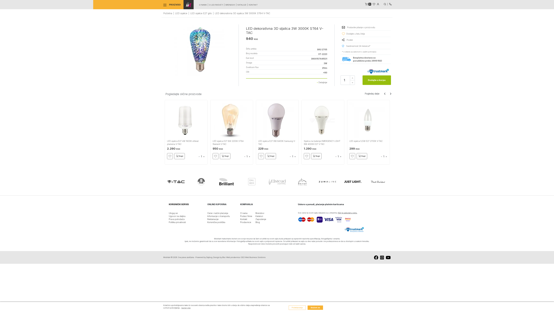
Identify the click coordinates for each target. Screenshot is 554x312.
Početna (167, 13)
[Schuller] (201, 181)
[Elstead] (277, 181)
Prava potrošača (177, 219)
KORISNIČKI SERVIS (179, 204)
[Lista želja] (374, 3)
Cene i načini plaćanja (217, 213)
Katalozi (241, 5)
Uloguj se (173, 213)
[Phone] (390, 3)
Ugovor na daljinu (177, 216)
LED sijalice (181, 13)
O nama (203, 5)
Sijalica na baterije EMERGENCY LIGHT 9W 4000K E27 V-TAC (322, 142)
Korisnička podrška (216, 222)
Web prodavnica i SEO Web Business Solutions (246, 257)
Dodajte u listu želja (355, 33)
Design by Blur (219, 257)
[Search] (386, 3)
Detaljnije (322, 82)
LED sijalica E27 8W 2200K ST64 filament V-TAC (228, 142)
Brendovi (230, 5)
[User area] (378, 3)
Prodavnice (245, 222)
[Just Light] (352, 181)
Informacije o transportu (218, 216)
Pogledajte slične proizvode (183, 94)
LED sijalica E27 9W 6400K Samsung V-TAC (276, 142)
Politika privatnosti (177, 222)
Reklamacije (213, 219)
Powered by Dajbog (203, 257)
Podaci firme (246, 216)
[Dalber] (251, 181)
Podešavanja (297, 308)
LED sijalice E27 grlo (201, 13)
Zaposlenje (261, 219)
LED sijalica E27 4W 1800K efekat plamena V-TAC (183, 142)
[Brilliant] (226, 181)
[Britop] (302, 181)
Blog (258, 222)
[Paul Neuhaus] (378, 181)
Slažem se (315, 308)
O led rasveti (216, 5)
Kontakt (253, 5)
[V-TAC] (176, 181)
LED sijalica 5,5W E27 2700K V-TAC (366, 141)
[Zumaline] (327, 181)
